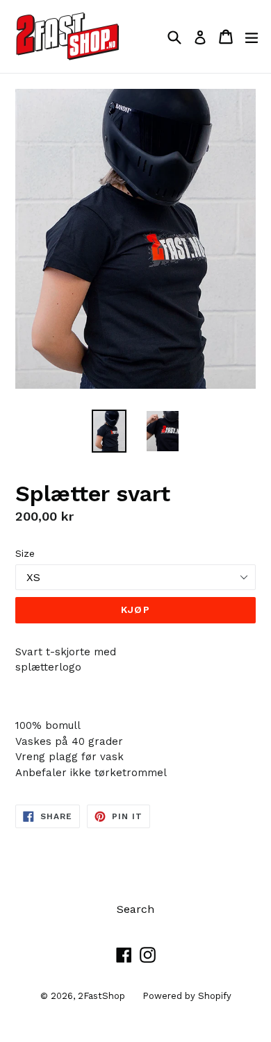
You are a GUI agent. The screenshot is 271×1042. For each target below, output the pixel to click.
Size (25, 553)
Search (135, 909)
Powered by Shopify (186, 996)
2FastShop (101, 996)
